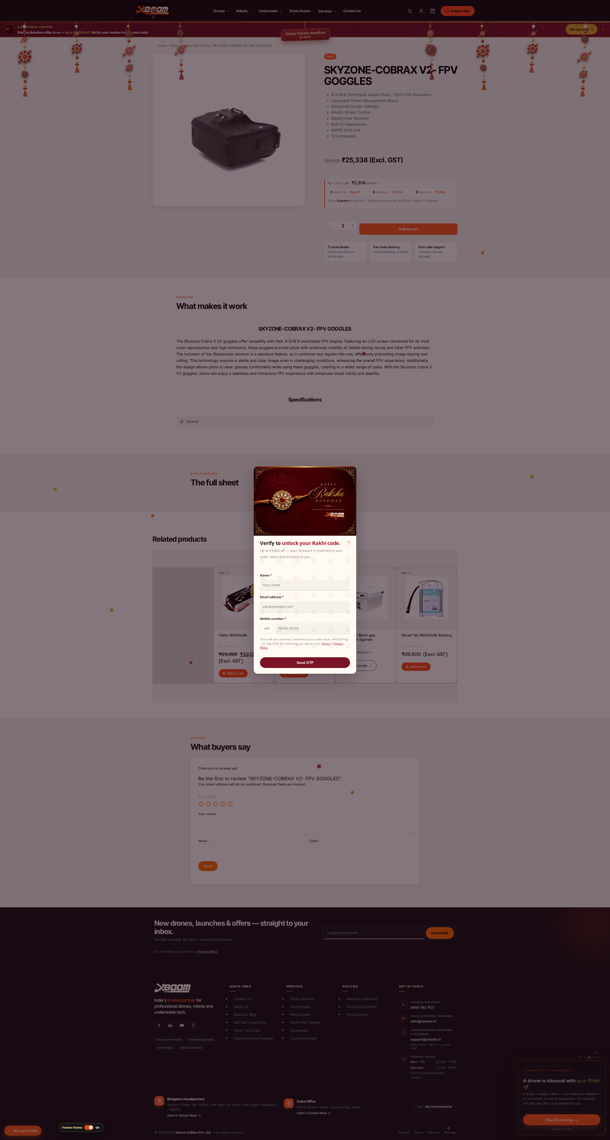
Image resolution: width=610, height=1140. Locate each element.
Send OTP (305, 663)
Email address (272, 597)
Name (266, 575)
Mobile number (273, 618)
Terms (325, 643)
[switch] (81, 1127)
